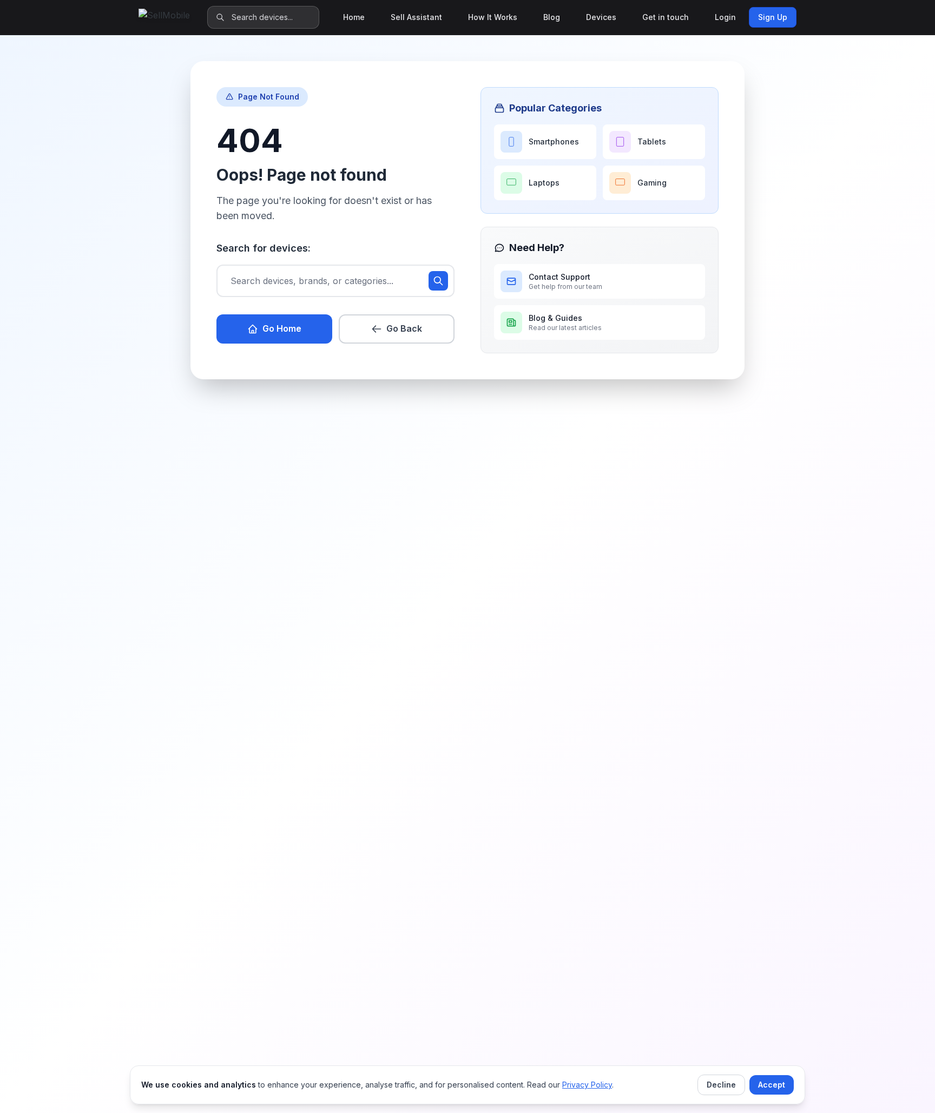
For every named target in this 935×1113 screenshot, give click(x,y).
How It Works (492, 17)
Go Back (404, 328)
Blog (551, 17)
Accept (771, 1084)
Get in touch (665, 17)
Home (354, 17)
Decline (721, 1084)
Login (725, 17)
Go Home (281, 328)
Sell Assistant (416, 17)
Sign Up (772, 17)
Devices (601, 17)
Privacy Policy (587, 1084)
